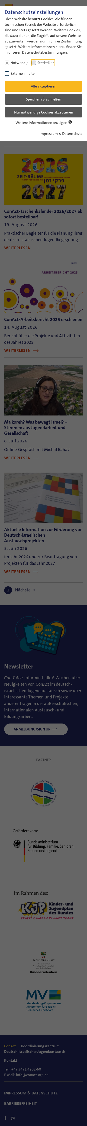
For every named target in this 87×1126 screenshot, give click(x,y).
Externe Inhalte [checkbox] (22, 73)
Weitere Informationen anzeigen (42, 122)
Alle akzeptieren (43, 86)
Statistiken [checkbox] (46, 62)
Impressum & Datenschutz (61, 133)
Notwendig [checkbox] (19, 62)
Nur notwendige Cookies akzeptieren (43, 112)
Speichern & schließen (43, 99)
